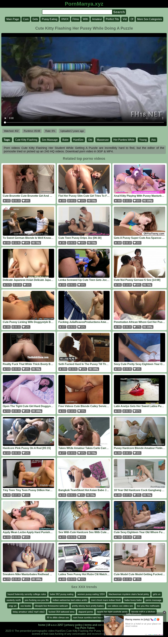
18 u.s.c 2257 (55, 625)
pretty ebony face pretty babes (88, 605)
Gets (35, 19)
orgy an (13, 605)
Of (132, 19)
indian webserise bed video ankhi (70, 600)
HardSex (78, 139)
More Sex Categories (149, 19)
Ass (153, 139)
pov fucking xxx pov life (37, 600)
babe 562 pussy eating (62, 594)
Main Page (12, 19)
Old (90, 139)
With (85, 19)
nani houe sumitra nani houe (88, 617)
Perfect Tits (112, 19)
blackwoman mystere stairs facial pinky (129, 594)
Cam (26, 19)
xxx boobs (26, 605)
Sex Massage (50, 139)
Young (143, 139)
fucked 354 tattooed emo (61, 611)
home (41, 625)
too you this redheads (148, 605)
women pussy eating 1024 (91, 594)
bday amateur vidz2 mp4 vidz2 (29, 611)
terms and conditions (98, 625)
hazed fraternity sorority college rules (27, 594)
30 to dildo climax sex (58, 617)
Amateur (97, 19)
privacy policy (74, 625)
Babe (65, 139)
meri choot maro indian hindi (106, 600)
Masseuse (103, 139)
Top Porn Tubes (85, 627)
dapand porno (85, 611)
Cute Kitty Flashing (26, 139)
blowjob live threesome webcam (51, 605)
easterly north (14, 600)
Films (76, 19)
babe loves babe (133, 600)
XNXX (65, 19)
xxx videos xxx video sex (120, 605)
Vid (125, 19)
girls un (156, 594)
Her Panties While (124, 139)
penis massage (153, 600)
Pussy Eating (49, 19)
